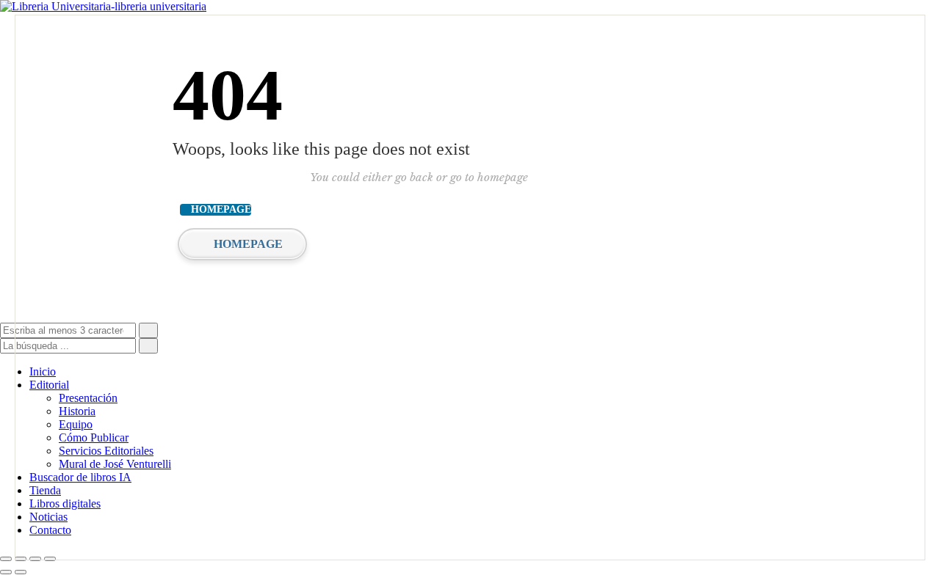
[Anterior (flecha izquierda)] (6, 572)
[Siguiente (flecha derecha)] (20, 572)
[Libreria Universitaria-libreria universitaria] (103, 6)
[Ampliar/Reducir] (6, 559)
